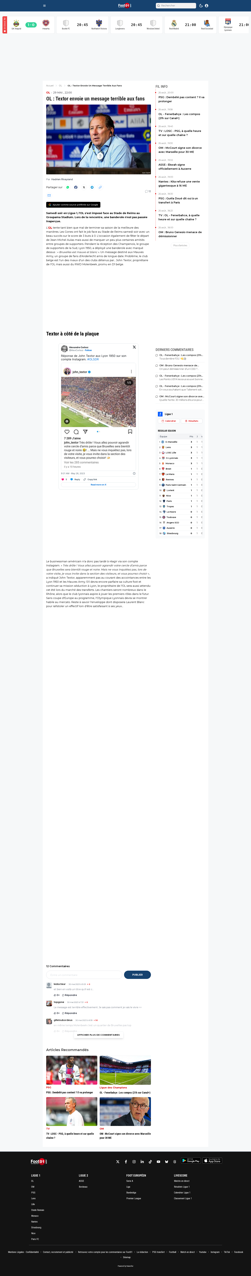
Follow (88, 350)
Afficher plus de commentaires (98, 1035)
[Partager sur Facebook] (76, 187)
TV (48, 1128)
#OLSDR (93, 359)
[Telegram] (92, 187)
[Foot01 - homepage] (125, 5)
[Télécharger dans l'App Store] (212, 1160)
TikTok (227, 1252)
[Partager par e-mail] (49, 195)
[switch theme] (201, 6)
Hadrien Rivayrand (62, 179)
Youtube (202, 1252)
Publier (137, 974)
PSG (48, 1087)
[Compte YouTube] (158, 1161)
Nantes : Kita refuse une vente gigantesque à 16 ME (179, 183)
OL (48, 92)
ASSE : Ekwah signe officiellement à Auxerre (174, 166)
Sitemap (127, 1257)
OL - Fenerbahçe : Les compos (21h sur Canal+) (179, 116)
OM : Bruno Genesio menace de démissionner (180, 234)
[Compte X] (118, 1161)
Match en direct (187, 1252)
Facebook (238, 1252)
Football (172, 1252)
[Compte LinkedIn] (142, 1161)
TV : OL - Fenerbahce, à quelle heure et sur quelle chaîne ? (179, 217)
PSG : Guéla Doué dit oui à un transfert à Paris (178, 200)
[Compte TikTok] (150, 1161)
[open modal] (206, 5)
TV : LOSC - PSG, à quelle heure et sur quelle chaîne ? (179, 133)
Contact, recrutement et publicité (58, 1252)
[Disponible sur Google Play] (191, 1160)
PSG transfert (158, 1252)
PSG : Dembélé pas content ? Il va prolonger (181, 99)
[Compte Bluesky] (166, 1161)
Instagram (215, 1252)
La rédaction (142, 1252)
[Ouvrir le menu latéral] (44, 5)
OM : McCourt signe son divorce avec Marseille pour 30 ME (180, 150)
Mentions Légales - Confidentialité (23, 1252)
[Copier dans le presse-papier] (100, 187)
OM (102, 1128)
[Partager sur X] (84, 187)
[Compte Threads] (174, 1161)
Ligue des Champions (113, 1087)
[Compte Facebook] (126, 1161)
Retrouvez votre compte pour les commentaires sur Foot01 (105, 1252)
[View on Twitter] (134, 348)
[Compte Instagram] (134, 1161)
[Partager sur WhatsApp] (68, 187)
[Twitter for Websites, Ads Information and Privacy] (134, 473)
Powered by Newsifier (125, 1266)
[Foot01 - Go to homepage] (40, 1162)
